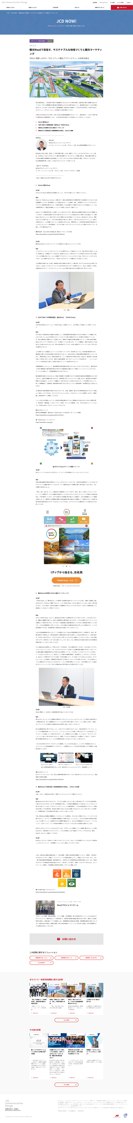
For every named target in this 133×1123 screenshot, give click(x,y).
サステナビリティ (103, 2)
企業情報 (95, 2)
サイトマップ (81, 1111)
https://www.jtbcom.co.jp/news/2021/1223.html (50, 415)
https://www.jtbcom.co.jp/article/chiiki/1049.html (50, 234)
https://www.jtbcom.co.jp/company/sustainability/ (50, 892)
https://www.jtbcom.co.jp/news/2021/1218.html (50, 779)
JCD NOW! (55, 7)
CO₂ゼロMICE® (41, 962)
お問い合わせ (123, 7)
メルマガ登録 (120, 2)
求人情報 (112, 2)
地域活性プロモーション (41, 958)
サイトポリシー (72, 1111)
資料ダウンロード (99, 7)
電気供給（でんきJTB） (91, 958)
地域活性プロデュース (66, 958)
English (129, 2)
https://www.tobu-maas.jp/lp (44, 422)
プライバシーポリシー (62, 1111)
